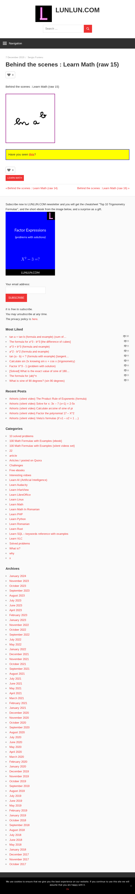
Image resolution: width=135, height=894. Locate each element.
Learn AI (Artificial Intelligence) (28, 480)
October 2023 (17, 585)
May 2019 (15, 805)
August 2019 (17, 791)
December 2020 (19, 712)
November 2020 (19, 717)
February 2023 (18, 615)
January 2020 (17, 766)
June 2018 (15, 839)
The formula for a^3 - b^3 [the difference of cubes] (40, 341)
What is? (14, 548)
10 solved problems (21, 436)
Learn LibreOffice (20, 494)
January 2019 (17, 815)
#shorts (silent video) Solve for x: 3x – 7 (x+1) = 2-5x (42, 403)
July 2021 (15, 678)
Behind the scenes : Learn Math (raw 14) (32, 188)
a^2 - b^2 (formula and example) (29, 351)
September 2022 (19, 634)
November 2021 (19, 659)
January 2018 (17, 849)
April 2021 (15, 693)
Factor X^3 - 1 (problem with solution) (32, 366)
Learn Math (14, 178)
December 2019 (19, 771)
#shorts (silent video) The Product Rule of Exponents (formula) (48, 398)
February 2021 (18, 703)
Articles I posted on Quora (25, 460)
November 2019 (19, 776)
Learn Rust (16, 528)
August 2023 (17, 595)
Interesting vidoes (20, 475)
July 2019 (15, 795)
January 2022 (17, 649)
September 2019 (19, 786)
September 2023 (19, 590)
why (11, 553)
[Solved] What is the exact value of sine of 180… (39, 371)
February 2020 (18, 761)
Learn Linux (16, 499)
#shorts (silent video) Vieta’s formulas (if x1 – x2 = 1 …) (44, 418)
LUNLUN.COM (77, 10)
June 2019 (15, 800)
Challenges (16, 465)
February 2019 (18, 810)
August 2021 (17, 673)
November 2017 (19, 859)
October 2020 (17, 722)
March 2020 (16, 756)
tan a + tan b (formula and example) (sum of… (37, 336)
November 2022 (19, 625)
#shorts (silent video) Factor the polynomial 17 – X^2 (41, 413)
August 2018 (17, 830)
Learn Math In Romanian (24, 509)
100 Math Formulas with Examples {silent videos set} (42, 445)
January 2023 (17, 620)
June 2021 (15, 683)
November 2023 (19, 581)
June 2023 (15, 605)
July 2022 (15, 639)
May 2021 (15, 688)
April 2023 (15, 610)
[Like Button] (8, 74)
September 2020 (19, 727)
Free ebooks (17, 470)
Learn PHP (16, 514)
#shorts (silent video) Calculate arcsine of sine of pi (41, 408)
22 (10, 450)
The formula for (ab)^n (23, 375)
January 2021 (17, 707)
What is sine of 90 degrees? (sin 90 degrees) (37, 380)
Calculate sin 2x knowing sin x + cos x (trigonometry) (42, 361)
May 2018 (15, 844)
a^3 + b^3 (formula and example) (29, 346)
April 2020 (15, 751)
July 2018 (15, 835)
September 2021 (19, 668)
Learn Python (17, 519)
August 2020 (17, 732)
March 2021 (16, 698)
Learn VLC (15, 538)
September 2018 (19, 825)
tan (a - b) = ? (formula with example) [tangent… (39, 356)
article (13, 455)
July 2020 (15, 737)
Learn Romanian (19, 524)
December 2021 (19, 654)
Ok (67, 889)
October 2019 (17, 781)
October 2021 (17, 664)
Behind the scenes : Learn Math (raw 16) (102, 188)
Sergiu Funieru (35, 57)
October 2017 (17, 864)
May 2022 (15, 644)
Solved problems (19, 543)
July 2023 (15, 600)
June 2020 (15, 742)
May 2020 (15, 747)
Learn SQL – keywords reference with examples (38, 533)
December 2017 (19, 854)
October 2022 (17, 629)
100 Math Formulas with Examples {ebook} (35, 440)
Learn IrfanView (19, 489)
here (34, 319)
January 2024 (17, 576)
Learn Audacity (18, 484)
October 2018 (17, 820)
